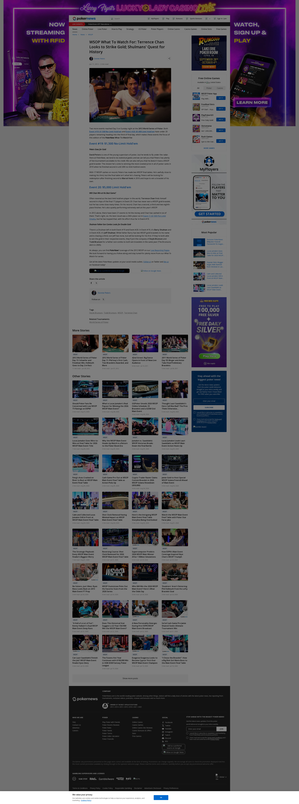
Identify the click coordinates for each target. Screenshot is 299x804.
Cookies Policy (86, 800)
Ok (161, 797)
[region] (149, 797)
